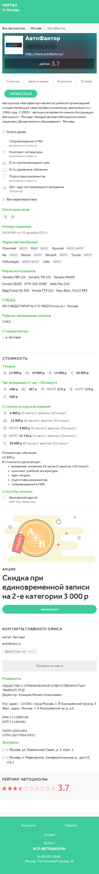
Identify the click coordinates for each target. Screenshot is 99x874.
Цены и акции (38, 81)
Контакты (64, 81)
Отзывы (87, 81)
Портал (9, 5)
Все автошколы (13, 28)
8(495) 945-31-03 (41, 46)
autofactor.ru (11, 644)
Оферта (70, 825)
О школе (12, 81)
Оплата (49, 835)
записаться (49, 609)
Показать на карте (49, 666)
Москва (36, 28)
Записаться (21, 94)
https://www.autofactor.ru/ (44, 54)
